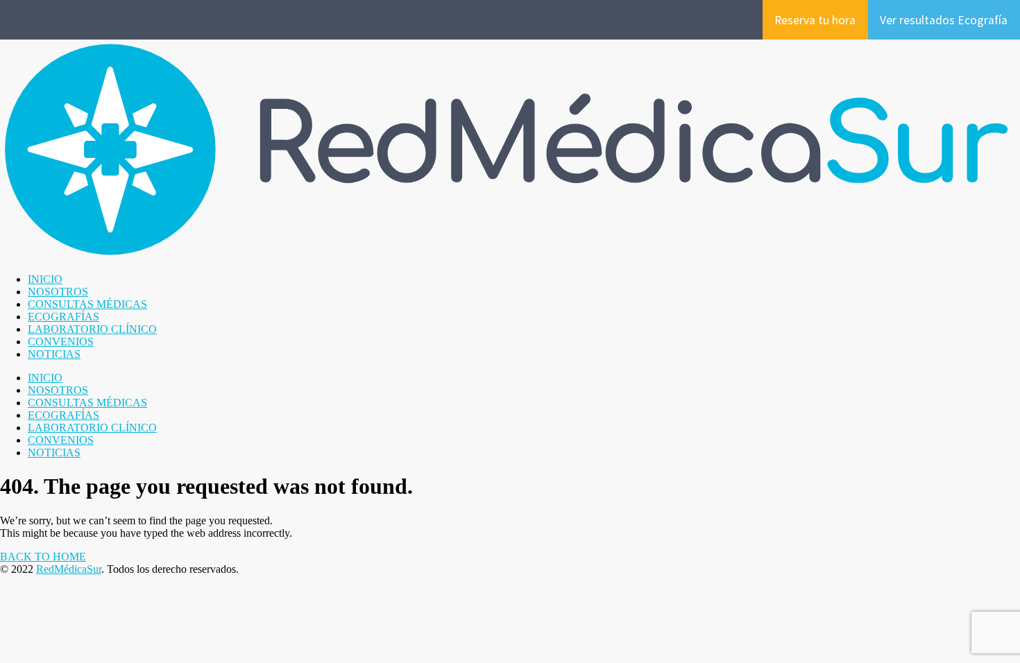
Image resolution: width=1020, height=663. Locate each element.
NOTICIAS (54, 354)
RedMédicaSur (68, 569)
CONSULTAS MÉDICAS (87, 304)
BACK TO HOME (43, 556)
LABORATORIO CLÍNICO (92, 329)
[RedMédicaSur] (510, 255)
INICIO (45, 279)
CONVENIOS (61, 341)
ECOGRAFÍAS (63, 316)
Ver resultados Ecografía (944, 20)
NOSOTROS (58, 292)
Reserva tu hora (815, 20)
